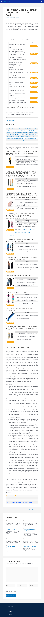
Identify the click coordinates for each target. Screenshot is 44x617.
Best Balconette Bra (10, 118)
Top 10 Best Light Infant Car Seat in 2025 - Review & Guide (19, 502)
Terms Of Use (10, 612)
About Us (10, 611)
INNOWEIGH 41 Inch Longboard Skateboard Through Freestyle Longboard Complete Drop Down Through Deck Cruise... (21, 133)
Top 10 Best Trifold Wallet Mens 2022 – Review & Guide (30, 542)
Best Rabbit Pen (10, 122)
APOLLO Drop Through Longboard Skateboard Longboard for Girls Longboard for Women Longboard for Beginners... (21, 129)
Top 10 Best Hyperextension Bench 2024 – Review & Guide (30, 524)
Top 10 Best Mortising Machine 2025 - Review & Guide (18, 497)
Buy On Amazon (34, 46)
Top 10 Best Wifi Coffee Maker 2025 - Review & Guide (18, 500)
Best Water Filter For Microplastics (23, 232)
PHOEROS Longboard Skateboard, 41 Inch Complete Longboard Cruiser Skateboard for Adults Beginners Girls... (21, 141)
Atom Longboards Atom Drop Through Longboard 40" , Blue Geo (18, 142)
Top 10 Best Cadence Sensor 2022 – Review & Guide (13, 542)
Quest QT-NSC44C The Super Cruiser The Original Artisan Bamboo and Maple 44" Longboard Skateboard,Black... (21, 127)
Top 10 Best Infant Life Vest (30, 229)
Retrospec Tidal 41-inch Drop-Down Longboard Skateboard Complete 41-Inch (20, 136)
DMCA (10, 614)
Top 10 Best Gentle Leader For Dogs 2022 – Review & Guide (13, 550)
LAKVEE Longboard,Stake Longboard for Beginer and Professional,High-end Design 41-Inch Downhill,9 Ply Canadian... (21, 135)
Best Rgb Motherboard (11, 120)
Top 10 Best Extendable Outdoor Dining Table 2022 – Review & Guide (30, 534)
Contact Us (10, 609)
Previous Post (12, 509)
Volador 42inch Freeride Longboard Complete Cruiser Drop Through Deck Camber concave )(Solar (21, 144)
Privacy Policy (10, 606)
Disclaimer (10, 608)
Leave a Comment (10, 17)
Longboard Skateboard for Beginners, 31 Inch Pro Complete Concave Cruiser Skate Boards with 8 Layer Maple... (21, 139)
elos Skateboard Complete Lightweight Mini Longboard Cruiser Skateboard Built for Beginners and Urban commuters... (21, 131)
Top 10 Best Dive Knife (10, 235)
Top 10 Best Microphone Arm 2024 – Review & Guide (13, 524)
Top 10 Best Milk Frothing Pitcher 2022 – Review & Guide (12, 532)
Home (10, 604)
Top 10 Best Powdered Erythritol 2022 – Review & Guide (29, 549)
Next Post (32, 509)
